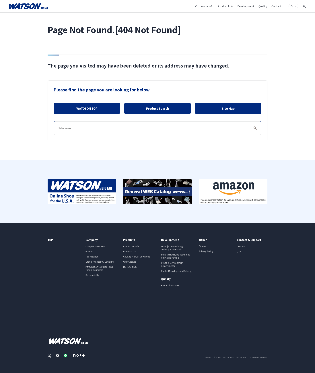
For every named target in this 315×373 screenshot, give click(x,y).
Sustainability (92, 274)
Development (170, 240)
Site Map (228, 108)
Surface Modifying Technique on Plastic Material (175, 256)
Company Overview (95, 246)
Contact (241, 246)
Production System (170, 285)
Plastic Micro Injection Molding (176, 270)
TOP (50, 240)
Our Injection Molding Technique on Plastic (172, 248)
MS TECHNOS (130, 266)
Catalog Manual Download (136, 256)
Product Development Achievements (172, 264)
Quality (166, 279)
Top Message (91, 256)
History (88, 251)
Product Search (157, 108)
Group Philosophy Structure (99, 261)
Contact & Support (249, 240)
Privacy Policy (206, 251)
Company (91, 240)
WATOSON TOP (86, 108)
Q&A (239, 251)
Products (129, 240)
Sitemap (203, 246)
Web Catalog (129, 261)
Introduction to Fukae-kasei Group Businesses (99, 268)
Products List (129, 251)
